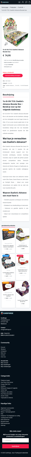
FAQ (2, 414)
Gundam (3, 386)
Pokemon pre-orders (6, 392)
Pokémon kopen (5, 380)
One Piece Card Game (7, 382)
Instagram (4, 351)
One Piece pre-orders (6, 394)
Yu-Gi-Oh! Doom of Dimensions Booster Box (22, 246)
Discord (3, 347)
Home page (5, 7)
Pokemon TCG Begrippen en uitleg (10, 415)
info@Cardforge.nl (6, 329)
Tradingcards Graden (7, 417)
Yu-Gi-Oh (20, 7)
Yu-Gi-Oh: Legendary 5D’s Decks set (8, 295)
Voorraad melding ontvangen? (12, 75)
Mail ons (3, 353)
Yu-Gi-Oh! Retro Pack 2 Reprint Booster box (22, 270)
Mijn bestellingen (5, 364)
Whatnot (3, 349)
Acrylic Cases (4, 396)
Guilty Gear (4, 390)
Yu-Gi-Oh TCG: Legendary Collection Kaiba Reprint (8, 246)
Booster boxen (23, 267)
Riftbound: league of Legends (9, 388)
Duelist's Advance (10, 85)
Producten (13, 7)
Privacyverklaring (5, 410)
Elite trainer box (5, 419)
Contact (3, 355)
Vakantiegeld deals (8, 243)
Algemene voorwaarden (7, 408)
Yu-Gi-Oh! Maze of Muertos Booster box (8, 273)
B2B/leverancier (5, 423)
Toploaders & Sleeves (7, 397)
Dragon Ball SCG (5, 384)
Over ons (3, 357)
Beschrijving (8, 95)
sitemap (3, 425)
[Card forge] (5, 2)
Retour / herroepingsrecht (8, 412)
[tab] (8, 95)
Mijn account (4, 362)
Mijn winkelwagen (6, 366)
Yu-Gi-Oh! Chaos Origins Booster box (23, 301)
